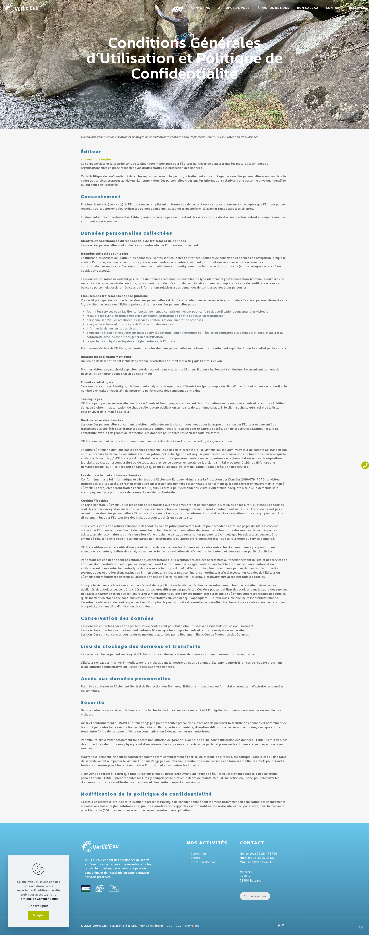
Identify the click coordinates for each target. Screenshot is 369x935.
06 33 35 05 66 (263, 857)
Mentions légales (151, 925)
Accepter (38, 915)
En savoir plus (38, 906)
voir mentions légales (96, 159)
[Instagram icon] (282, 925)
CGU (169, 925)
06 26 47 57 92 (266, 853)
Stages (195, 857)
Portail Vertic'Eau (203, 862)
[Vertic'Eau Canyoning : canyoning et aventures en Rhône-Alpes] (21, 7)
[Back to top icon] (351, 927)
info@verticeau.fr (260, 862)
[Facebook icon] (278, 925)
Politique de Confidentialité (38, 898)
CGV (179, 925)
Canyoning (198, 853)
